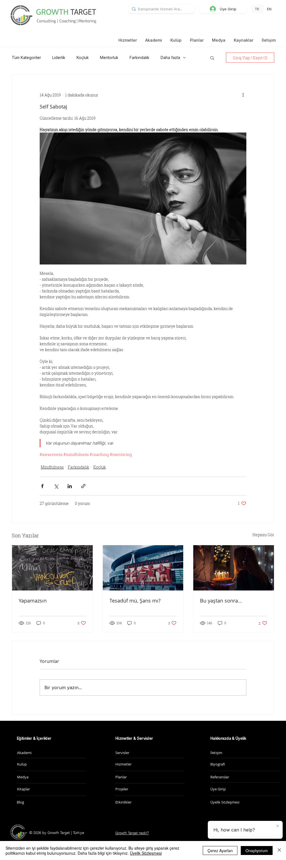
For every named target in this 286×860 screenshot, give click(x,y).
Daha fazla (170, 57)
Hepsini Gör (263, 534)
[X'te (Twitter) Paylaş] (56, 486)
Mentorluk (109, 57)
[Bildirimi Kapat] (277, 826)
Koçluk (83, 57)
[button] (244, 40)
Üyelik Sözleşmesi (146, 853)
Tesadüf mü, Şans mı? (135, 600)
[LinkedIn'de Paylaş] (69, 486)
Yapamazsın (33, 600)
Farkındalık (139, 57)
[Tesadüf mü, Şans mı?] (143, 567)
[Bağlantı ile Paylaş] (83, 486)
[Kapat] (279, 850)
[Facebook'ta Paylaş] (42, 486)
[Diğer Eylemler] (243, 94)
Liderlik (58, 57)
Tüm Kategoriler (26, 57)
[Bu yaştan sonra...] (233, 567)
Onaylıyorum (257, 850)
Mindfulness (52, 467)
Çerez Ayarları (220, 850)
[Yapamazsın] (52, 567)
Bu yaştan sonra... (221, 600)
